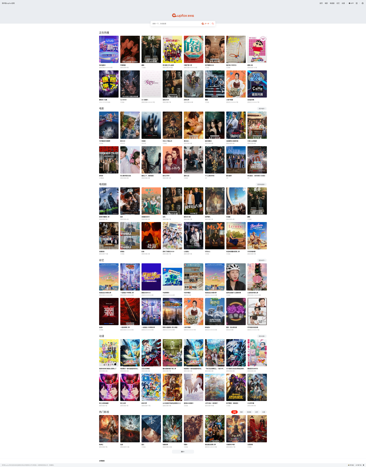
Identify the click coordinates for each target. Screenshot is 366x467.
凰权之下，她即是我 (148, 175)
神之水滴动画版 (103, 403)
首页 (321, 3)
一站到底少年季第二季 (127, 292)
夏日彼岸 (229, 175)
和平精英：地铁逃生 (232, 403)
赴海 (143, 251)
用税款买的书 (146, 217)
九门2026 (123, 100)
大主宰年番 (250, 403)
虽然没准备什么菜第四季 (233, 292)
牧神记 (101, 444)
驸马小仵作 (166, 175)
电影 (326, 3)
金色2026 (166, 100)
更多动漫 (261, 336)
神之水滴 (123, 403)
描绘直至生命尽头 (252, 368)
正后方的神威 (146, 368)
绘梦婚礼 (207, 217)
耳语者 (144, 141)
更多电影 (261, 108)
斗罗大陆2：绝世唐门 (211, 403)
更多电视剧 (260, 184)
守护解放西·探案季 (104, 141)
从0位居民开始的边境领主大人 (172, 403)
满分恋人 (186, 141)
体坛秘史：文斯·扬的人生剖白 (256, 175)
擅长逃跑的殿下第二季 (169, 368)
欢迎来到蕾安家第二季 (233, 251)
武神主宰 (186, 100)
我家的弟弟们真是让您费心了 (107, 368)
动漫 (343, 3)
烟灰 (121, 217)
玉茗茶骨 (250, 444)
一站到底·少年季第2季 (148, 327)
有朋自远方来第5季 (211, 292)
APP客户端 (358, 465)
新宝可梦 (144, 403)
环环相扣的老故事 (252, 327)
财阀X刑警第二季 (104, 217)
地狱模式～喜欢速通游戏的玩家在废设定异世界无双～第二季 (130, 368)
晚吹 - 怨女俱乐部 (231, 327)
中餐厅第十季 (188, 65)
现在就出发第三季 (210, 444)
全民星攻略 (250, 100)
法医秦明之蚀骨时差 (232, 141)
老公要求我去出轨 (125, 175)
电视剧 (332, 3)
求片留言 (351, 465)
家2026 (122, 141)
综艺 (338, 3)
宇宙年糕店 (187, 292)
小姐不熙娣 (229, 100)
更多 (182, 451)
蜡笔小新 (250, 65)
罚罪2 (185, 444)
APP (352, 3)
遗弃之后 (186, 175)
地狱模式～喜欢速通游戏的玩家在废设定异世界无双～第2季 (193, 368)
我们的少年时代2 (231, 65)
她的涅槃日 (208, 141)
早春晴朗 (123, 65)
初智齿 (122, 251)
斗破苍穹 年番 (230, 444)
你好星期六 (102, 65)
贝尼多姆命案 (251, 251)
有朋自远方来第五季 (105, 292)
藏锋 (143, 65)
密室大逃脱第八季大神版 (170, 327)
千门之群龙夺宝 (209, 175)
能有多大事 (187, 217)
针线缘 (228, 217)
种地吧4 (207, 327)
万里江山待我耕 (252, 141)
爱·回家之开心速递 (168, 65)
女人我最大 (145, 100)
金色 (164, 217)
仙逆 (121, 444)
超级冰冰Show (146, 292)
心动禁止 (186, 251)
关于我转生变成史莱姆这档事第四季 (236, 368)
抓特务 (101, 175)
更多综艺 (261, 260)
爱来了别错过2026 (168, 251)
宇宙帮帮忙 (166, 292)
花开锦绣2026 (209, 65)
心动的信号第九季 (252, 292)
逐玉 (143, 444)
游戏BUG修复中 (188, 403)
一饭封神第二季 (125, 327)
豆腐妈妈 (101, 251)
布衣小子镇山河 (167, 141)
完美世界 (165, 444)
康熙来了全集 (103, 100)
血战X (101, 327)
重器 (206, 100)
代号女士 (207, 251)
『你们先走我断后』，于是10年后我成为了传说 (214, 368)
